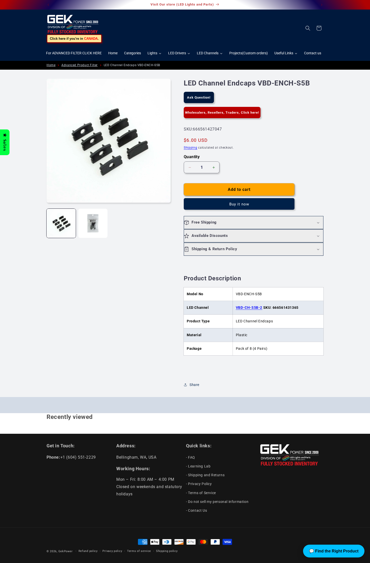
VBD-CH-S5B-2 (249, 308)
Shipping (190, 147)
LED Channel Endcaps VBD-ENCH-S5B (132, 65)
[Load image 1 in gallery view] (61, 223)
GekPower (65, 551)
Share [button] (194, 385)
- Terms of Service (201, 493)
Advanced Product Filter (79, 65)
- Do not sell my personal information (217, 501)
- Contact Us (196, 510)
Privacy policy (112, 551)
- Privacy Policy (199, 484)
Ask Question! (199, 97)
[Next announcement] (321, 5)
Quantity (192, 156)
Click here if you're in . (74, 38)
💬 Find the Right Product (333, 551)
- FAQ (190, 457)
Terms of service (139, 551)
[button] (307, 28)
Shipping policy (167, 551)
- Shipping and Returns (205, 475)
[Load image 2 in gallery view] (92, 223)
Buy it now (239, 204)
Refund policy (88, 551)
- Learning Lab (198, 466)
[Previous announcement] (48, 5)
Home (51, 65)
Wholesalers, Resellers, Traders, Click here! (222, 112)
